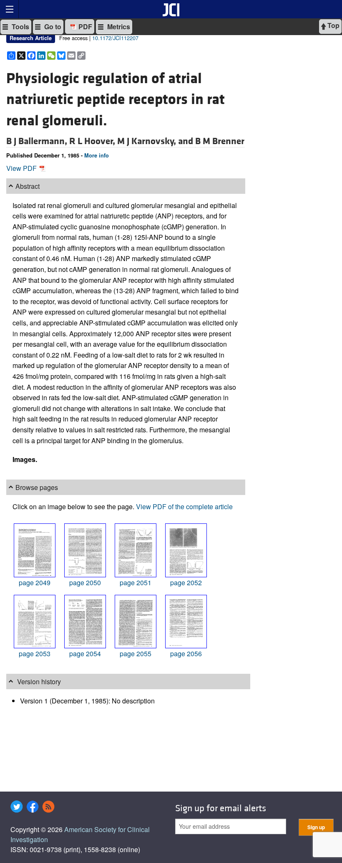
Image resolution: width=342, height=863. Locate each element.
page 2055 (135, 653)
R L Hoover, (93, 141)
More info (96, 155)
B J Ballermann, (37, 141)
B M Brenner (219, 141)
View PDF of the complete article (184, 506)
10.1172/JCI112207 (115, 38)
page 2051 (135, 582)
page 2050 (85, 582)
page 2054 (85, 653)
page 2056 (186, 653)
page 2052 (186, 582)
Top (332, 25)
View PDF (22, 168)
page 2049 (34, 582)
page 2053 (34, 653)
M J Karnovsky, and (156, 141)
